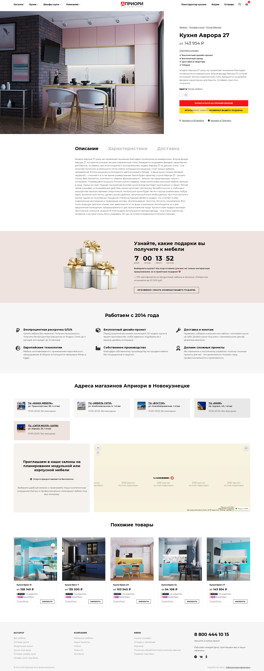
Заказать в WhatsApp (193, 120)
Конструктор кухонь (194, 4)
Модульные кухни (23, 646)
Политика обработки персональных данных (157, 650)
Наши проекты (82, 642)
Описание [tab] (86, 148)
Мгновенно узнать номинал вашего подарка (214, 110)
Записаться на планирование (214, 103)
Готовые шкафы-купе (25, 654)
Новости (78, 650)
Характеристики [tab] (127, 148)
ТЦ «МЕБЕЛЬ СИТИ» (100, 403)
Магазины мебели (83, 638)
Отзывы (229, 4)
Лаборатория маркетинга (238, 667)
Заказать (47, 601)
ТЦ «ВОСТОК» (156, 403)
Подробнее (22, 601)
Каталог (19, 4)
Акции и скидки (142, 638)
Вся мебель (20, 638)
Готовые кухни (196, 27)
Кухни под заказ (22, 650)
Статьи (77, 646)
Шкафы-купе (51, 4)
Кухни (32, 4)
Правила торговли (144, 654)
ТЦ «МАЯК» (215, 403)
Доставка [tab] (168, 148)
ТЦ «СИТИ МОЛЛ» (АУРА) (43, 425)
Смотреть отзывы (189, 50)
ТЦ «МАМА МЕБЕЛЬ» (40, 403)
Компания (72, 4)
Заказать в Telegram (221, 120)
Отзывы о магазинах (144, 642)
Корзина (138, 646)
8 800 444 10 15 (211, 634)
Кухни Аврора (213, 27)
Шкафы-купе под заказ (26, 658)
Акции (215, 4)
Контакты (79, 654)
